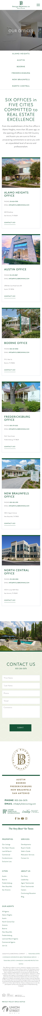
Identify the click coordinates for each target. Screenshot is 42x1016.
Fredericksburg (21, 73)
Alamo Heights (21, 54)
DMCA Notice (20, 1002)
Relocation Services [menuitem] (27, 855)
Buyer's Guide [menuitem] (25, 848)
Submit (20, 728)
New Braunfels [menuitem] (7, 886)
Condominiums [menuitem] (7, 858)
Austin (21, 60)
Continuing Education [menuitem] (28, 893)
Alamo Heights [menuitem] (7, 915)
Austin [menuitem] (4, 876)
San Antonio (21, 793)
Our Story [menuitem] (24, 876)
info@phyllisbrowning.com (24, 804)
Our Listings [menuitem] (6, 844)
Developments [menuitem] (26, 844)
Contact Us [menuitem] (25, 858)
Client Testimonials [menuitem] (27, 886)
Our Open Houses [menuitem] (8, 848)
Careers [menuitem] (23, 890)
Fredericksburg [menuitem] (7, 883)
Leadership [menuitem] (24, 880)
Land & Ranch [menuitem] (7, 851)
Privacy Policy (8, 1002)
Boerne (21, 67)
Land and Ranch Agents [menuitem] (10, 939)
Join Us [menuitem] (4, 946)
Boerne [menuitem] (4, 880)
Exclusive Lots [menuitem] (7, 862)
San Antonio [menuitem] (6, 890)
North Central (21, 86)
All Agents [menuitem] (5, 911)
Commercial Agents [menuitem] (8, 942)
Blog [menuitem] (22, 897)
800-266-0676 (21, 669)
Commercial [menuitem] (6, 855)
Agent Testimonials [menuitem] (27, 883)
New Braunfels (21, 80)
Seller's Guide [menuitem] (25, 851)
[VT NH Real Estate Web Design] (11, 1010)
